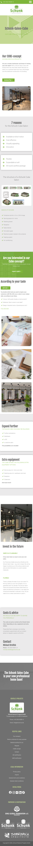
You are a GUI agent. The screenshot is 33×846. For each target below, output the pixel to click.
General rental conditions (17, 781)
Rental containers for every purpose (16, 739)
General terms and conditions (17, 778)
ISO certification (17, 755)
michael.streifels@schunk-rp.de (11, 649)
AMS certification (16, 758)
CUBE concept (17, 748)
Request (17, 745)
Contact (17, 752)
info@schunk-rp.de (19, 722)
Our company (16, 736)
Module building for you (16, 742)
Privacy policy (17, 771)
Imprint (17, 775)
